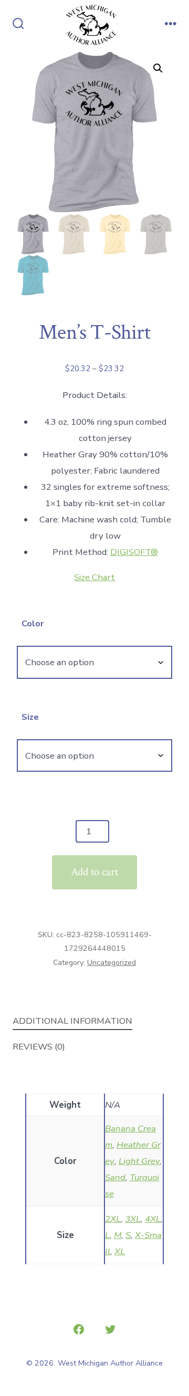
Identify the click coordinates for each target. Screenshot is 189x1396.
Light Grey (139, 1161)
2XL (113, 1219)
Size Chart (94, 577)
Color (33, 623)
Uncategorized (111, 963)
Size (30, 717)
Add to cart (94, 872)
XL (119, 1251)
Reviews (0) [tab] (39, 1047)
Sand (115, 1177)
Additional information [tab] (72, 1021)
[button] (158, 68)
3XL (133, 1219)
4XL (153, 1219)
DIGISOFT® (134, 552)
